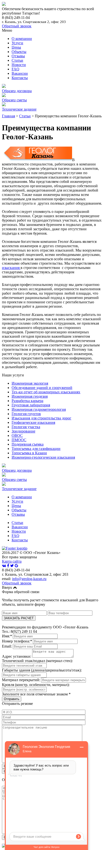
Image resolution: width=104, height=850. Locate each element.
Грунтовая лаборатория (31, 405)
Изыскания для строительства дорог (41, 418)
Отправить (11, 699)
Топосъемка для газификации (36, 449)
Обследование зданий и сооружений (42, 388)
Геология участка (26, 427)
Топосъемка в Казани (29, 453)
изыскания (11, 268)
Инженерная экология (30, 383)
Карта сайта (12, 561)
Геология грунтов (26, 414)
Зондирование (23, 431)
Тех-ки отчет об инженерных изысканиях (46, 392)
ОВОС (17, 435)
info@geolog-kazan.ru (29, 579)
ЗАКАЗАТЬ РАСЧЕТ (19, 618)
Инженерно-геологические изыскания (43, 457)
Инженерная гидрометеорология (39, 409)
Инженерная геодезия (30, 396)
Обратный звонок (16, 26)
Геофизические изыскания (33, 422)
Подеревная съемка (28, 444)
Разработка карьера (27, 401)
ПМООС (19, 440)
